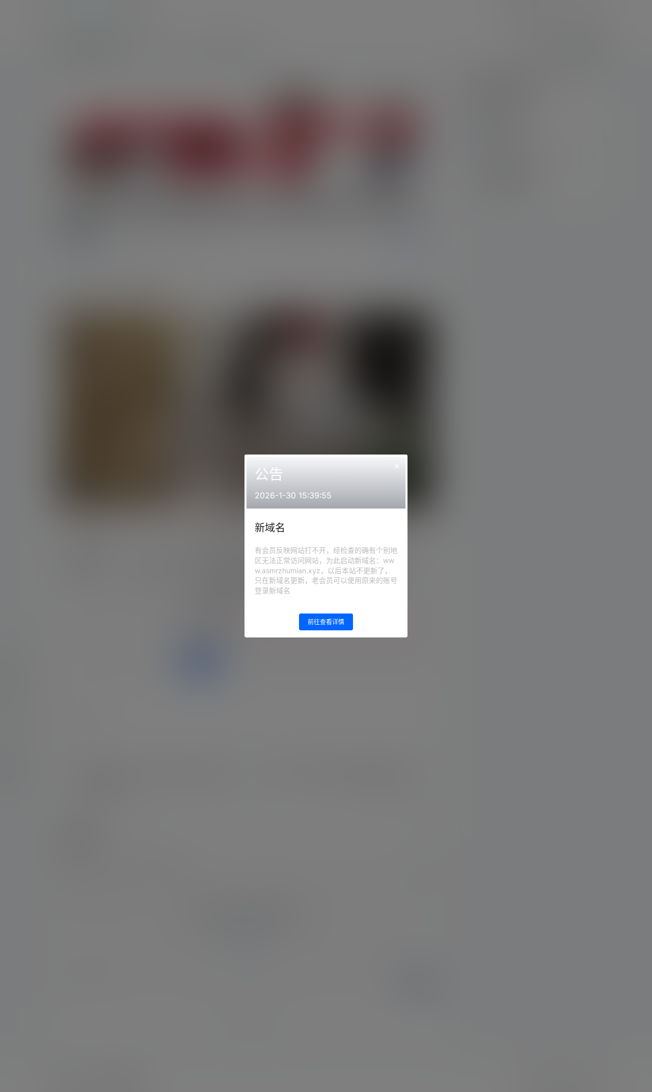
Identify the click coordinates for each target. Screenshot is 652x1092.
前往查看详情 (326, 622)
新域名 (270, 528)
